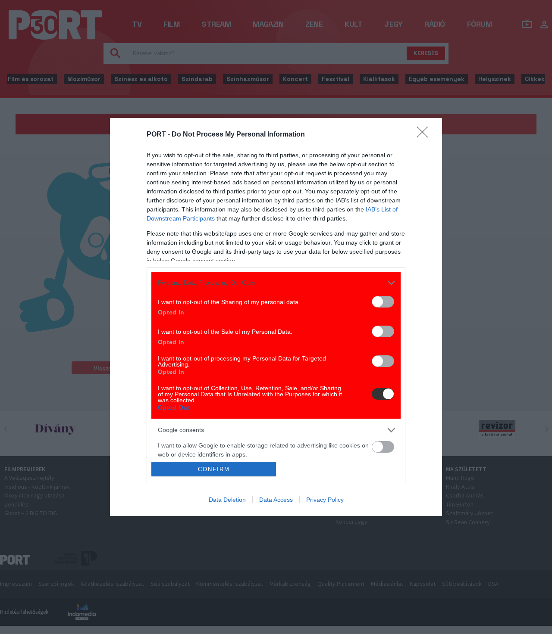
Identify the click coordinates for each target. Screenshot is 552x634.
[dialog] (276, 317)
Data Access (276, 499)
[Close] (425, 135)
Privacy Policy (325, 499)
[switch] (383, 302)
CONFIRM (214, 469)
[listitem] (276, 282)
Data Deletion (227, 499)
